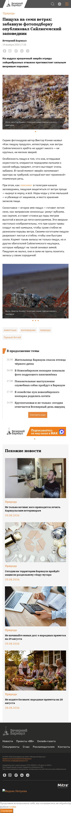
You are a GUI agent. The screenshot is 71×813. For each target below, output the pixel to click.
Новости (7, 741)
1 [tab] (35, 131)
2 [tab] (35, 320)
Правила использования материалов (16, 759)
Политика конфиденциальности (15, 761)
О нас (26, 746)
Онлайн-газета (46, 741)
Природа (11, 501)
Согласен (6, 810)
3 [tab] (38, 320)
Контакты (64, 746)
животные (10, 330)
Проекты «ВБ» (25, 741)
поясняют (26, 185)
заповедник (28, 330)
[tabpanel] (35, 102)
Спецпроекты (10, 746)
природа (45, 330)
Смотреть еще (38, 414)
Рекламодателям (43, 746)
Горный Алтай (12, 337)
